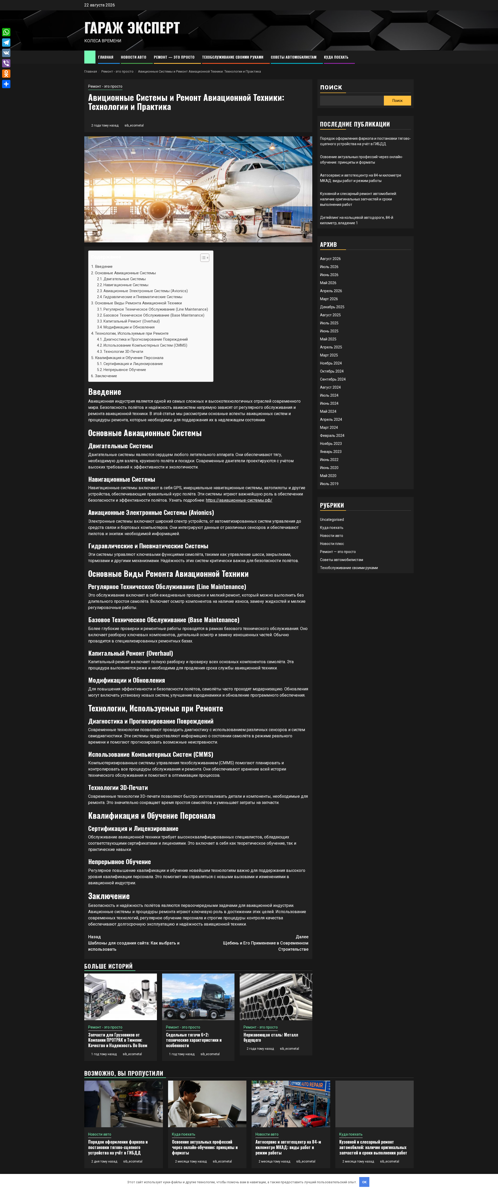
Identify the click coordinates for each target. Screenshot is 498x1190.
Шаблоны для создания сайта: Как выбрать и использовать (133, 943)
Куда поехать (336, 57)
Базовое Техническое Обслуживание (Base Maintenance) (153, 315)
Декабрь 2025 (332, 307)
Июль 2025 (329, 323)
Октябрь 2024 (332, 371)
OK (364, 1182)
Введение (104, 266)
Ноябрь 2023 (331, 444)
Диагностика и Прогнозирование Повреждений (145, 339)
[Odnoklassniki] (6, 73)
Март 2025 (329, 355)
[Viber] (6, 63)
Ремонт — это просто (174, 57)
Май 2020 (328, 476)
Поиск (331, 87)
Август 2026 (330, 259)
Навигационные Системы (125, 285)
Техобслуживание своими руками (232, 57)
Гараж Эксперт (132, 27)
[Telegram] (6, 42)
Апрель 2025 (331, 347)
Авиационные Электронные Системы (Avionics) (145, 291)
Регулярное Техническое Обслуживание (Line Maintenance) (155, 309)
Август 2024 (330, 387)
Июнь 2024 (329, 403)
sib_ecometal (134, 125)
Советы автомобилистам (293, 57)
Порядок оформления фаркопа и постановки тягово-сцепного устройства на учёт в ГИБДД (118, 1147)
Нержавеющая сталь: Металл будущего (271, 1037)
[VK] (6, 53)
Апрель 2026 (331, 291)
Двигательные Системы (124, 279)
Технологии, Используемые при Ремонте (132, 333)
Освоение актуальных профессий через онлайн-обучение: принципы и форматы (205, 1147)
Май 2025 (328, 339)
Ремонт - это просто (105, 86)
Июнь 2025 (329, 331)
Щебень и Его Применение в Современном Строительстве (265, 943)
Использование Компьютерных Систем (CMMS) (145, 345)
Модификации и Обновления (129, 327)
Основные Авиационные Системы (125, 273)
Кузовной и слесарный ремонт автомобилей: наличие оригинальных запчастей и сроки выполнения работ (358, 199)
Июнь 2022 (329, 460)
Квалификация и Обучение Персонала (129, 357)
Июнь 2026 (329, 275)
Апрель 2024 (331, 419)
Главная (105, 57)
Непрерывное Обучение (124, 370)
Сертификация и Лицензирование (133, 364)
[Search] (410, 57)
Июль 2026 (329, 267)
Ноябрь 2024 (331, 363)
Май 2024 (328, 411)
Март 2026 (329, 299)
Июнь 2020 (329, 468)
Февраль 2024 (332, 435)
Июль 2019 (329, 484)
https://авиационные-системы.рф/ (239, 500)
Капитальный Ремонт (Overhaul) (131, 321)
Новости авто (133, 57)
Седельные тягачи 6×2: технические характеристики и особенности (194, 1040)
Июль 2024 (329, 395)
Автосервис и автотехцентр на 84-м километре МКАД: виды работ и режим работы (288, 1147)
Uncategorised (332, 519)
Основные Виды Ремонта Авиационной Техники (138, 303)
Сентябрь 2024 (333, 379)
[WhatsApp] (6, 32)
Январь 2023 (331, 452)
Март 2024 (329, 427)
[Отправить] (6, 84)
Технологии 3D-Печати (123, 351)
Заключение (106, 376)
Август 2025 (330, 315)
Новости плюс (332, 544)
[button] (202, 258)
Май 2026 (328, 283)
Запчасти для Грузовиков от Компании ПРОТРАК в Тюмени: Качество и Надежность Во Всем (117, 1040)
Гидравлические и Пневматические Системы (142, 297)
